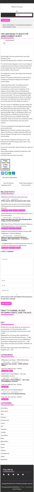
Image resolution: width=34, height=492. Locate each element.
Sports (3, 447)
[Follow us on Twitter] (10, 476)
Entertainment (5, 420)
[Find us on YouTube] (24, 476)
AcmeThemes (17, 489)
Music (10, 370)
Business (3, 417)
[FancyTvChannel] (4, 14)
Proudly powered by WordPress (10, 487)
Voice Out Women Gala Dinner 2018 (7, 184)
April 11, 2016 (6, 392)
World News (22, 210)
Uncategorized (5, 453)
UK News (15, 210)
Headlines (3, 429)
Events (10, 210)
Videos (3, 456)
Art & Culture (4, 411)
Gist (2, 426)
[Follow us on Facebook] (5, 476)
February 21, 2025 (7, 217)
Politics (18, 247)
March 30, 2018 (6, 362)
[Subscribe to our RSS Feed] (19, 476)
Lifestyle (3, 432)
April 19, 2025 (6, 199)
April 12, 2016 (6, 378)
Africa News (10, 25)
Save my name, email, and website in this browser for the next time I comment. (16, 298)
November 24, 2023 (7, 235)
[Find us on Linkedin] (15, 476)
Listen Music (5, 370)
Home (4, 25)
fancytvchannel (9, 40)
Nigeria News (13, 177)
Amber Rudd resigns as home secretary (26, 184)
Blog (2, 414)
